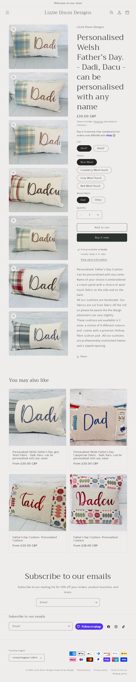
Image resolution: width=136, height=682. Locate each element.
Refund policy (83, 670)
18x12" (84, 148)
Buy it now (102, 237)
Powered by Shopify (64, 670)
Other (98, 200)
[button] (7, 12)
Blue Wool (87, 162)
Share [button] (83, 356)
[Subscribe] (96, 602)
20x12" (101, 148)
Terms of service (119, 670)
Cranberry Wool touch (94, 170)
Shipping (98, 121)
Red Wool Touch (91, 186)
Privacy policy (101, 670)
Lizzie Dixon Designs (44, 670)
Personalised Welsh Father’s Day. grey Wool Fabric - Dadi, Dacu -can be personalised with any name (36, 455)
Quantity (81, 208)
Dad (83, 200)
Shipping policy (120, 674)
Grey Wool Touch (91, 178)
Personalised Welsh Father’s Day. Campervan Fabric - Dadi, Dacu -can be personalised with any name (97, 455)
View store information (94, 259)
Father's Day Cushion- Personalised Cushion (35, 539)
